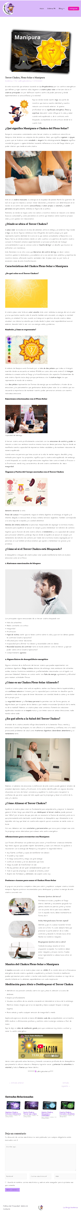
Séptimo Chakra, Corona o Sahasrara (13, 1113)
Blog (61, 8)
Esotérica (8, 81)
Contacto (6, 1209)
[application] (63, 8)
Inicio (42, 8)
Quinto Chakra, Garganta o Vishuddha (47, 1114)
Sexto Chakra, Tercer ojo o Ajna (30, 1113)
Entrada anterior (16, 1083)
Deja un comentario (9, 1115)
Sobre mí (51, 8)
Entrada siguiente (66, 1083)
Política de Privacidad (11, 1206)
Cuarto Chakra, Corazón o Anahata (67, 1113)
